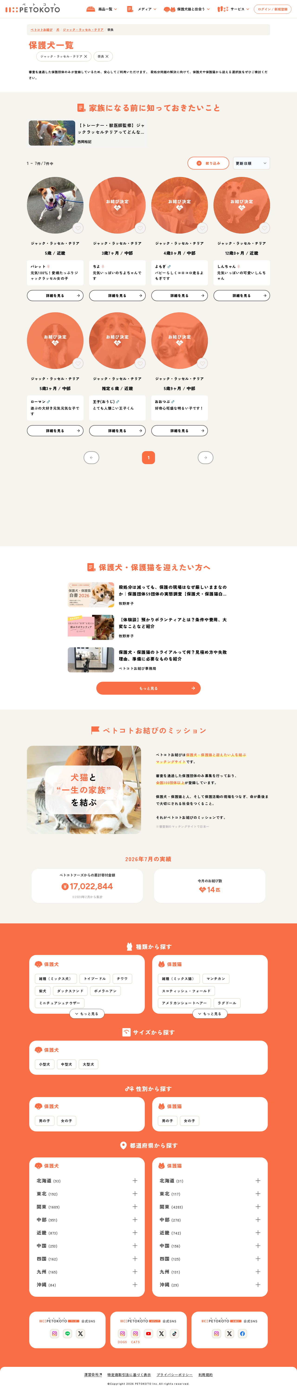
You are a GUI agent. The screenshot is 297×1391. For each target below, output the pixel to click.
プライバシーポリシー (175, 1375)
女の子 (66, 1120)
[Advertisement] (148, 502)
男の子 (44, 1120)
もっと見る (89, 1013)
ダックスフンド (70, 990)
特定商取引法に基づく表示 (129, 1375)
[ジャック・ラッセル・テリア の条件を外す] (85, 56)
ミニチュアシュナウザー (59, 1002)
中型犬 (66, 1064)
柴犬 (42, 990)
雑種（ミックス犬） (56, 978)
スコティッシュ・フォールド (186, 990)
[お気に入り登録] (78, 228)
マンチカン (216, 978)
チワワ (122, 978)
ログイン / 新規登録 (272, 9)
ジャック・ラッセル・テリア (83, 30)
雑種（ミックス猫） (179, 978)
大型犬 (88, 1064)
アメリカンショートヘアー (184, 1002)
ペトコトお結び (42, 30)
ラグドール (227, 1002)
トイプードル (95, 978)
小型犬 (44, 1064)
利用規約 (205, 1375)
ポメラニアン (105, 990)
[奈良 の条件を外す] (107, 56)
